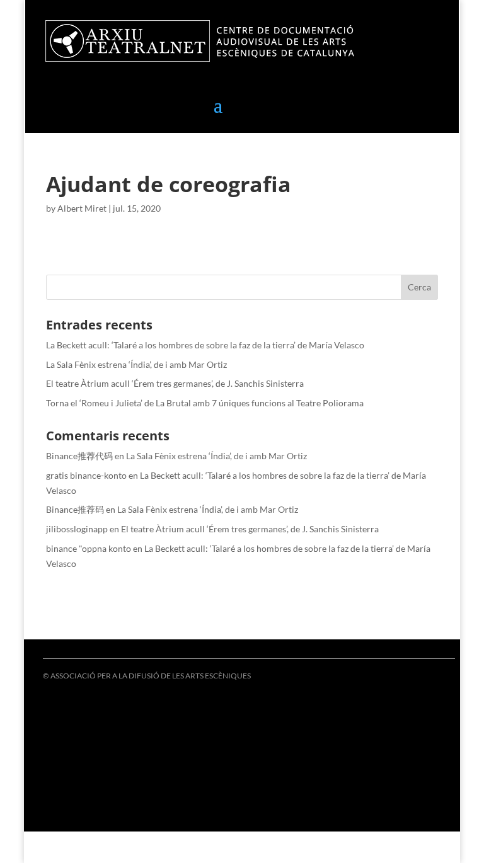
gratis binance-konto (86, 475)
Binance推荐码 (75, 509)
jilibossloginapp (77, 528)
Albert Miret (82, 208)
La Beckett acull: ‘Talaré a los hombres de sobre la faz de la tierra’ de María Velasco (205, 345)
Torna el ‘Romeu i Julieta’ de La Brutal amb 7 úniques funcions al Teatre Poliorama (205, 402)
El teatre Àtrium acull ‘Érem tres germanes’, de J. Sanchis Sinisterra (175, 383)
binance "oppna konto (88, 548)
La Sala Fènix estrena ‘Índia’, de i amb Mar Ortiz (136, 364)
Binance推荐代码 (79, 455)
